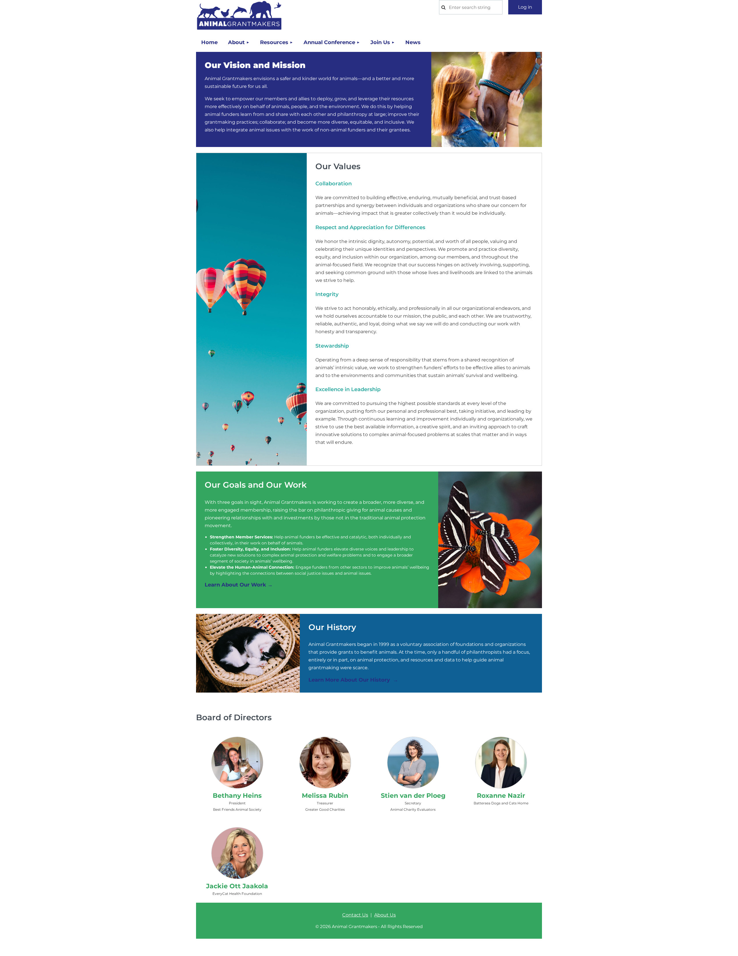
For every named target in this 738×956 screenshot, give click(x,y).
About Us (385, 915)
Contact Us (355, 915)
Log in (525, 7)
